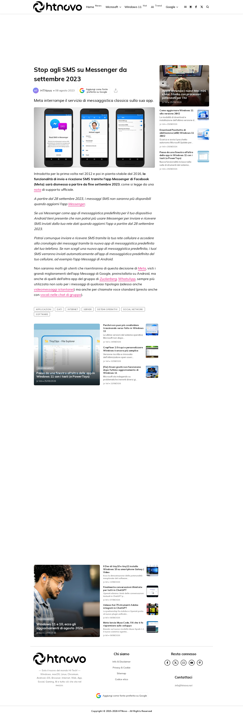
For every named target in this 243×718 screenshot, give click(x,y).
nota (37, 189)
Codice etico (121, 679)
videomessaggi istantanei (54, 289)
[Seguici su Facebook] (196, 7)
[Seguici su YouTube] (192, 663)
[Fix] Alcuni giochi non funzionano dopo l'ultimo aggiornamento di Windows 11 (122, 369)
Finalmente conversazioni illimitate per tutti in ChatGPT (122, 589)
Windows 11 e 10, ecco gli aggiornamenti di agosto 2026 (59, 626)
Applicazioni (43, 309)
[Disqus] (96, 431)
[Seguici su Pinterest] (200, 663)
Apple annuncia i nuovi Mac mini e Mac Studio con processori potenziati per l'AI (184, 94)
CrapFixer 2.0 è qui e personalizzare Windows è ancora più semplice (123, 349)
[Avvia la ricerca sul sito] (207, 7)
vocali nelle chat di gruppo (60, 295)
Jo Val (39, 381)
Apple (166, 86)
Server (88, 309)
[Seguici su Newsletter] (183, 663)
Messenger (76, 204)
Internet (73, 309)
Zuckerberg (108, 279)
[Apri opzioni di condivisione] (116, 90)
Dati (59, 309)
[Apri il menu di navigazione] (185, 7)
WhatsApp (127, 279)
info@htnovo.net (183, 685)
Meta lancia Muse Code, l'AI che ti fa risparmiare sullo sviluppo (123, 624)
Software (42, 314)
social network (133, 309)
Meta (142, 268)
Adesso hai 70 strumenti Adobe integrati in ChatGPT (120, 606)
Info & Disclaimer (122, 661)
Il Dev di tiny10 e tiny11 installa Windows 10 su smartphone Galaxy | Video (123, 569)
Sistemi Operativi (107, 309)
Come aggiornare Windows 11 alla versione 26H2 (176, 112)
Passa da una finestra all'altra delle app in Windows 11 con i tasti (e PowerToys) (65, 374)
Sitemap (121, 673)
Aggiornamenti (45, 368)
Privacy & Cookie (121, 667)
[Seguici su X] (202, 7)
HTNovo (46, 90)
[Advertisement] (121, 39)
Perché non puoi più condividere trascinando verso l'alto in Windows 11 (123, 328)
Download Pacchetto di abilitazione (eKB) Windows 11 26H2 (177, 132)
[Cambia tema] (190, 6)
